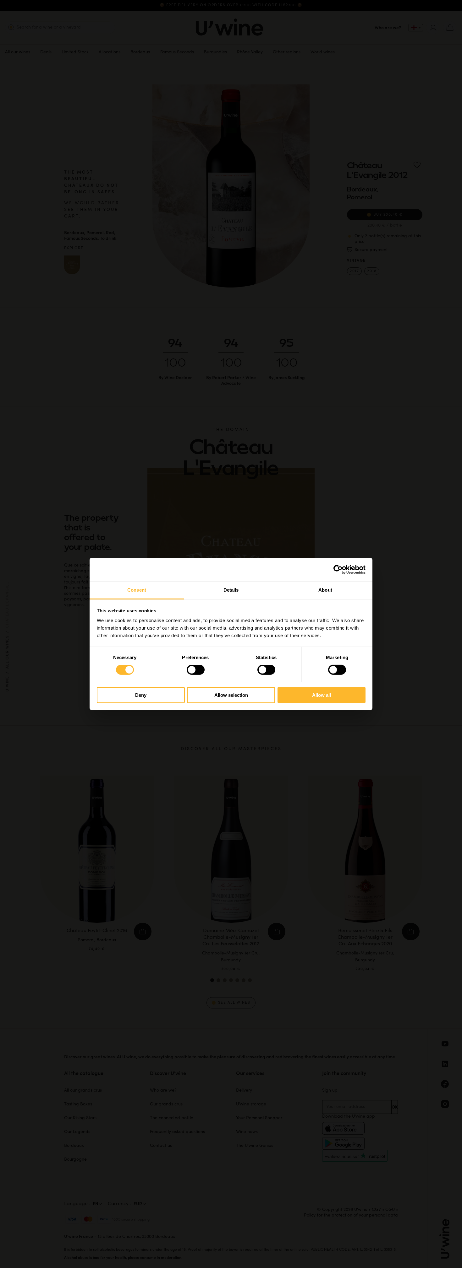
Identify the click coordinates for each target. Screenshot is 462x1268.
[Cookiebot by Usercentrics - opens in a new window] (338, 569)
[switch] (196, 670)
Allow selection (231, 695)
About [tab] (325, 590)
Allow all (321, 695)
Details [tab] (231, 590)
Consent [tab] (136, 590)
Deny (140, 695)
